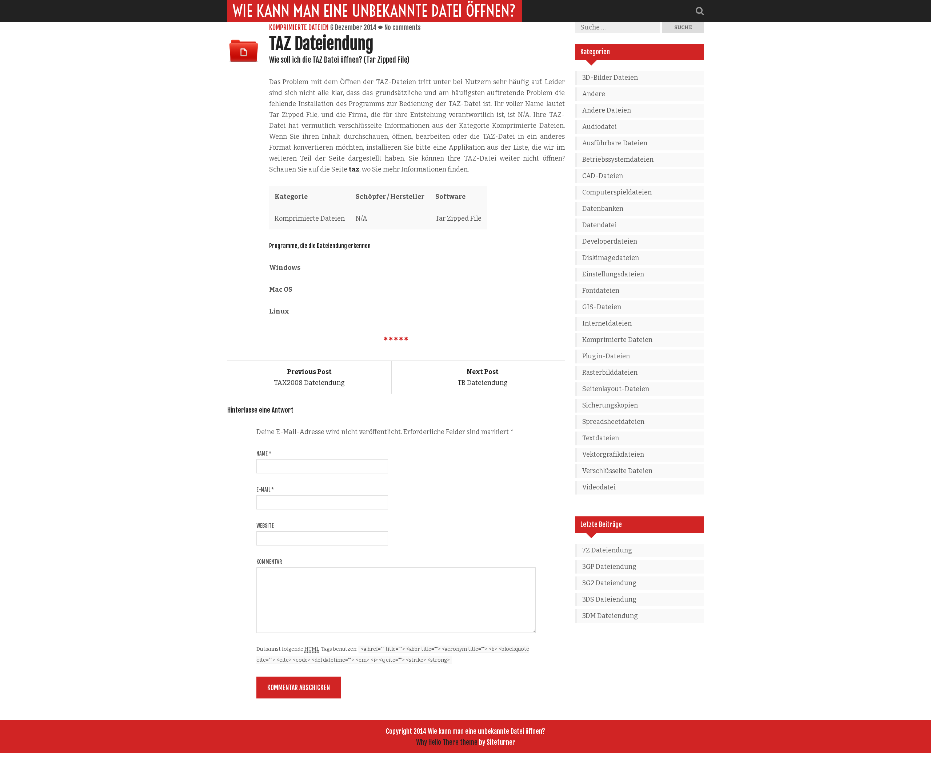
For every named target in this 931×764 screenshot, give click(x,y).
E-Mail (265, 490)
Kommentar (269, 562)
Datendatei (599, 225)
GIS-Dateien (601, 307)
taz (354, 169)
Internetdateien (607, 323)
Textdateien (600, 438)
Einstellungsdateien (613, 274)
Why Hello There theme (447, 742)
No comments (402, 27)
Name (263, 453)
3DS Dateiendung (609, 599)
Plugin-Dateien (606, 356)
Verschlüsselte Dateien (617, 471)
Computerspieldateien (617, 192)
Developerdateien (609, 241)
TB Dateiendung (482, 377)
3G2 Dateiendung (609, 583)
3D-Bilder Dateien (610, 78)
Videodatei (599, 487)
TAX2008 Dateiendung (309, 377)
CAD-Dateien (602, 176)
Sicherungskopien (610, 405)
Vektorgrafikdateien (613, 454)
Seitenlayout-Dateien (615, 389)
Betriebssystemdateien (618, 159)
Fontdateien (600, 291)
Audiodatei (599, 127)
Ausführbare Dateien (614, 143)
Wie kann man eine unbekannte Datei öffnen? (374, 11)
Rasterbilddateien (610, 373)
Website (265, 526)
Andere (593, 94)
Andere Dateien (606, 110)
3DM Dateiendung (610, 616)
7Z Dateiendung (607, 550)
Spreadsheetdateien (613, 422)
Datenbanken (602, 209)
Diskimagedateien (610, 258)
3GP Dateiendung (609, 567)
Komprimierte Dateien (298, 27)
